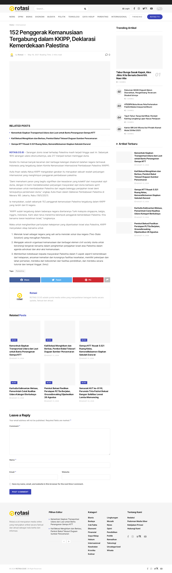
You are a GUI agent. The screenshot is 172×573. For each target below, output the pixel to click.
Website (65, 472)
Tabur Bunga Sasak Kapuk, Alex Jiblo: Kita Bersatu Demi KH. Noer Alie (133, 75)
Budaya (51, 17)
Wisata (110, 550)
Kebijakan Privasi (135, 525)
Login (127, 8)
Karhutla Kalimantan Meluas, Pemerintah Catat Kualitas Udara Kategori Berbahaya (23, 391)
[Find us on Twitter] (145, 8)
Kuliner (91, 554)
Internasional (119, 17)
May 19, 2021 (33, 55)
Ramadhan (112, 539)
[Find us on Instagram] (139, 8)
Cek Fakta (92, 525)
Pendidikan (112, 532)
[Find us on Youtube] (151, 8)
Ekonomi (39, 17)
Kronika (91, 550)
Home (11, 25)
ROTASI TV (155, 17)
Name (12, 460)
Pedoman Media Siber (137, 521)
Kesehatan (93, 547)
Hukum (91, 539)
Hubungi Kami (133, 528)
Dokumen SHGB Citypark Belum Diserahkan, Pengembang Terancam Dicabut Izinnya (140, 92)
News (12, 17)
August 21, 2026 (17, 358)
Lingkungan (112, 517)
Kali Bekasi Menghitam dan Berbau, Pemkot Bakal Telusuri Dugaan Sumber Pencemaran (54, 138)
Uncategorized (114, 547)
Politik (61, 17)
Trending (137, 17)
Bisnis (29, 17)
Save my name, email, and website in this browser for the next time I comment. (47, 484)
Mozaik (110, 521)
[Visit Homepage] (19, 8)
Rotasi (20, 55)
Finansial (92, 532)
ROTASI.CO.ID (16, 152)
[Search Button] (85, 8)
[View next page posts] (69, 541)
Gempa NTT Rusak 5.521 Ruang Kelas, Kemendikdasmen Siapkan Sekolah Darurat (51, 144)
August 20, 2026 (87, 401)
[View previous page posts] (64, 541)
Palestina (20, 271)
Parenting (102, 17)
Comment (14, 426)
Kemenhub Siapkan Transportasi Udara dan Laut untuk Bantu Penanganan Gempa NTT (53, 132)
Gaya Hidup (88, 17)
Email (12, 472)
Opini (20, 17)
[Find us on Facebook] (134, 8)
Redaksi (131, 517)
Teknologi (74, 17)
